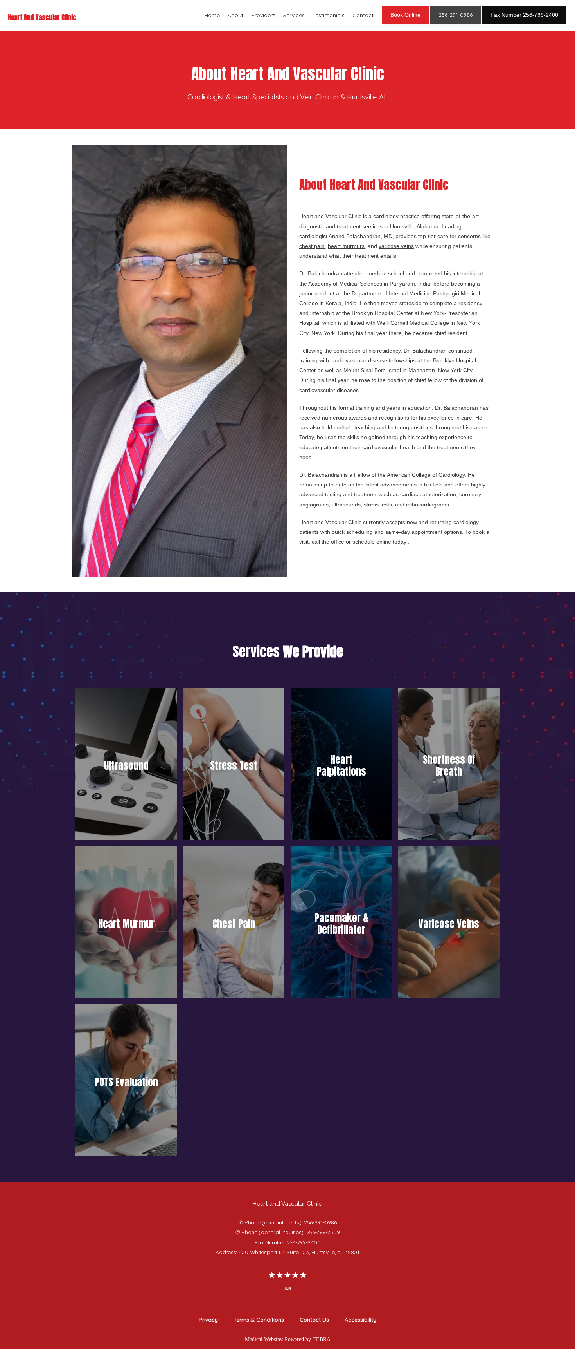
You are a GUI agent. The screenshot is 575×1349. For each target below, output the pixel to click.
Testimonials (329, 15)
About (235, 15)
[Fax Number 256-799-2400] (524, 23)
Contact (363, 15)
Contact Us (314, 1319)
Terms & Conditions (259, 1319)
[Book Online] (405, 23)
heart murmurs (346, 246)
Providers (263, 15)
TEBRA (322, 1339)
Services (294, 15)
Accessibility (360, 1319)
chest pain (312, 246)
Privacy (208, 1319)
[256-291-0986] (455, 23)
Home (212, 15)
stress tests (378, 504)
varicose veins (396, 246)
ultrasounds (346, 504)
